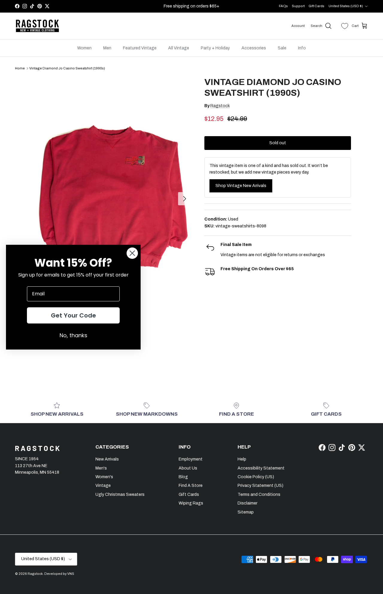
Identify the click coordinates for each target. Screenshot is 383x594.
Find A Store (191, 485)
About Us (188, 468)
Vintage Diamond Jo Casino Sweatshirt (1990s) (67, 68)
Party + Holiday (215, 48)
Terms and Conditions (259, 494)
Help (242, 459)
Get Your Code (73, 315)
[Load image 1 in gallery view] (111, 196)
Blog (183, 477)
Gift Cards (316, 6)
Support (298, 6)
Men (107, 48)
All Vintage (178, 48)
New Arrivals (107, 459)
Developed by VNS (59, 573)
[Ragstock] (37, 26)
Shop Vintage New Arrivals (240, 185)
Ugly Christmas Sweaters (120, 494)
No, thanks (73, 335)
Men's (101, 468)
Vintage (103, 485)
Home (20, 68)
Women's (104, 477)
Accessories (253, 48)
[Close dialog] (132, 253)
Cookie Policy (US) (256, 477)
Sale (282, 48)
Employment (191, 459)
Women (84, 48)
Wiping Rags (191, 503)
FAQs (283, 6)
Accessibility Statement (261, 468)
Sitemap (246, 512)
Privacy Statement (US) (260, 485)
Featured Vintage (139, 48)
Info (302, 48)
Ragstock (220, 106)
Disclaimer (247, 503)
